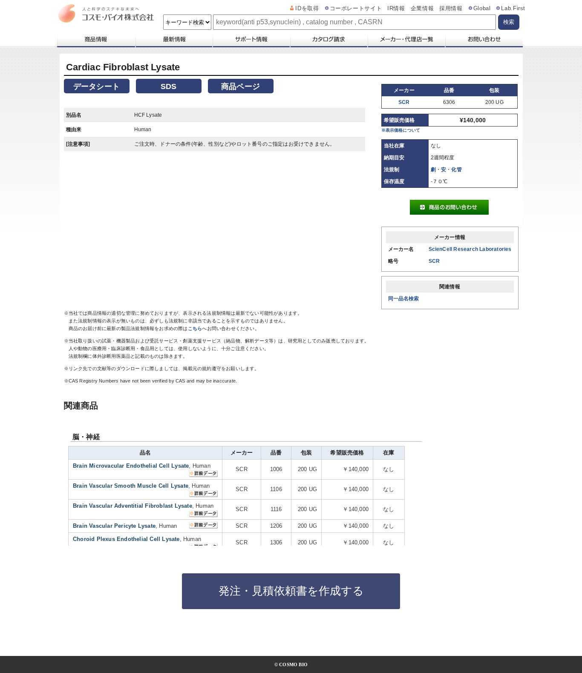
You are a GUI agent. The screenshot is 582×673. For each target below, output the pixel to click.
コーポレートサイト (356, 9)
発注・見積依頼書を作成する (291, 590)
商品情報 (96, 39)
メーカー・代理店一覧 (406, 39)
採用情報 (451, 9)
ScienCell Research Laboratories (470, 249)
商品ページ (240, 86)
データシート (96, 86)
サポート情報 (251, 39)
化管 (456, 170)
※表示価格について (401, 130)
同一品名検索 (403, 299)
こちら (195, 328)
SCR (404, 102)
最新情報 (173, 39)
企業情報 (422, 9)
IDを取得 (307, 9)
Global (482, 9)
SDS (169, 86)
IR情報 (396, 9)
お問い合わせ (484, 39)
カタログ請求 (328, 39)
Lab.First (513, 9)
